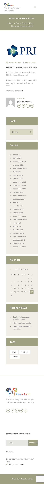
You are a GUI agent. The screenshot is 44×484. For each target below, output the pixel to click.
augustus (19, 199)
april (17, 158)
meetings (24, 352)
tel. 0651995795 (11, 459)
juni (17, 154)
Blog (17, 23)
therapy (14, 356)
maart (18, 175)
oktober (18, 165)
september (20, 168)
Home (11, 23)
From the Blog (27, 23)
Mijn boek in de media (22, 323)
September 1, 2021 (14, 62)
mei (17, 171)
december (19, 182)
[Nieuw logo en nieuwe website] (22, 51)
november (19, 161)
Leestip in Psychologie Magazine (22, 328)
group (14, 352)
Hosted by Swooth (27, 479)
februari (18, 209)
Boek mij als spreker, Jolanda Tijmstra (21, 318)
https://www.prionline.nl (14, 90)
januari (18, 178)
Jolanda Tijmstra (30, 62)
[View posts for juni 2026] (11, 269)
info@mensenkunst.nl (16, 464)
